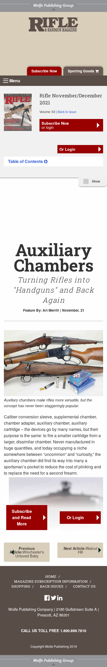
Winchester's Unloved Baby (27, 552)
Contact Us (84, 586)
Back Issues (51, 586)
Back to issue (67, 111)
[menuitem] (53, 161)
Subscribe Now (44, 70)
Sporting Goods (81, 70)
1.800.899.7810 (73, 630)
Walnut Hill (80, 550)
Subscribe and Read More (22, 517)
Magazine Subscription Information (51, 581)
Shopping (20, 586)
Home (50, 576)
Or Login (67, 149)
